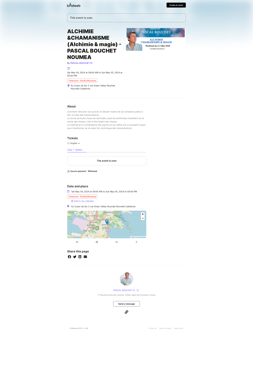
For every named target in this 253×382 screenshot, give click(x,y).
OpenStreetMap (141, 237)
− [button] (143, 218)
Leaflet (132, 237)
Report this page (165, 328)
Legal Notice (178, 328)
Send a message (126, 304)
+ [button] (143, 214)
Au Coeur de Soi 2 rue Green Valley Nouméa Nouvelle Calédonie (103, 206)
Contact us (153, 328)
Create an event (176, 5)
